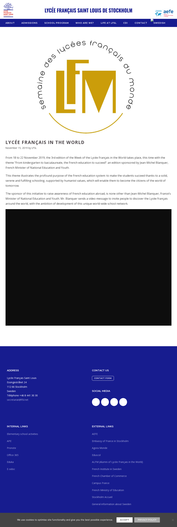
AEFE (95, 434)
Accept (124, 520)
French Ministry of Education (108, 490)
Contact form (103, 378)
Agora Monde (99, 448)
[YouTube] (123, 402)
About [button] (10, 23)
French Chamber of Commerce (109, 476)
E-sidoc (11, 469)
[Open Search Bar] (170, 23)
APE (9, 441)
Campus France (100, 483)
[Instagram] (114, 402)
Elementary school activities (22, 434)
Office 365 (12, 455)
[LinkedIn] (96, 402)
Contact (141, 23)
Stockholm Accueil (102, 497)
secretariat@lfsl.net (17, 399)
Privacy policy (147, 520)
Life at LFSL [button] (109, 23)
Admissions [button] (29, 23)
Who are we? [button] (85, 23)
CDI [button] (125, 23)
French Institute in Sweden (107, 469)
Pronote (11, 448)
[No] (172, 520)
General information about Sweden (111, 504)
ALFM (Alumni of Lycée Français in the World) (117, 462)
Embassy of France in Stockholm (110, 441)
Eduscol (96, 455)
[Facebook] (105, 402)
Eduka (10, 462)
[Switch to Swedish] (158, 23)
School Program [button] (56, 23)
